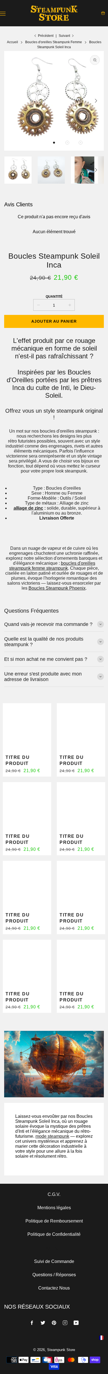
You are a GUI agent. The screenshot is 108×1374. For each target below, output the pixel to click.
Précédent (45, 36)
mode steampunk (52, 1136)
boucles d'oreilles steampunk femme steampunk (52, 566)
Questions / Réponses (54, 1274)
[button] (54, 142)
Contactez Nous (54, 1288)
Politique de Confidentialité (54, 1234)
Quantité (54, 297)
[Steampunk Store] (54, 13)
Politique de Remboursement (54, 1221)
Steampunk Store (61, 1350)
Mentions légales (54, 1207)
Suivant (64, 36)
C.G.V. (54, 1194)
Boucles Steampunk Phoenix (57, 588)
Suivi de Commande (54, 1261)
